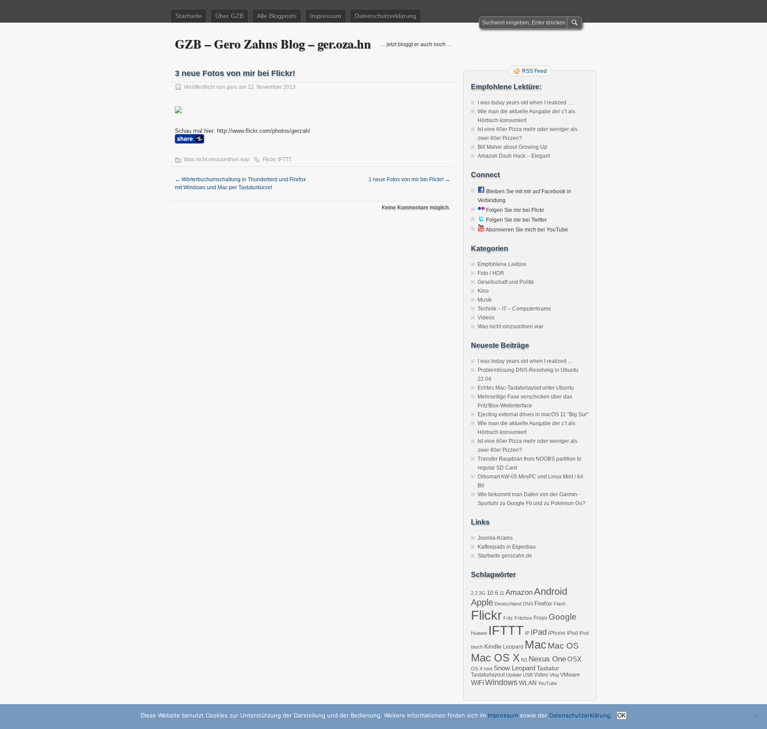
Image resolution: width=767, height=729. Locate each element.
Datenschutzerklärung (385, 16)
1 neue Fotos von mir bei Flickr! (409, 179)
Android (550, 591)
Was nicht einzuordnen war (216, 159)
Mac (535, 644)
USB (528, 674)
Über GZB (229, 16)
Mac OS (563, 645)
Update (514, 674)
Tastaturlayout (488, 675)
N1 (524, 659)
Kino (483, 291)
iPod (572, 633)
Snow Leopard (514, 668)
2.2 (474, 593)
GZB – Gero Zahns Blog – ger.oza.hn (273, 44)
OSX (574, 659)
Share (189, 138)
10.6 (492, 593)
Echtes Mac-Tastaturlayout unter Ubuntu (526, 388)
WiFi (477, 682)
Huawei (479, 633)
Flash (559, 603)
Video (541, 675)
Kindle (493, 646)
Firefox (543, 603)
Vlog (554, 674)
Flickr (269, 159)
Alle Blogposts (277, 16)
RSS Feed (534, 71)
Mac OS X (495, 658)
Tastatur (548, 668)
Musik (485, 300)
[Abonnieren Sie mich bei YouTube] (481, 230)
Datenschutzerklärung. (580, 715)
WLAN (528, 682)
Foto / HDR (491, 273)
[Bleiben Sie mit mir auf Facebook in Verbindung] (481, 191)
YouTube (547, 683)
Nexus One (547, 659)
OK (621, 715)
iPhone (556, 633)
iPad (539, 632)
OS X (476, 668)
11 (501, 593)
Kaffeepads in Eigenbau (507, 547)
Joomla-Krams (495, 538)
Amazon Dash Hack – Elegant (514, 156)
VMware (570, 675)
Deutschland (508, 603)
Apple (482, 602)
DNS (528, 603)
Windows (501, 682)
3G (482, 593)
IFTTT (285, 159)
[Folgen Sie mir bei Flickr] (481, 210)
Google (563, 616)
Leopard (513, 647)
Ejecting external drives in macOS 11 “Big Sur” (533, 414)
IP (527, 633)
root (488, 668)
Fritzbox (523, 618)
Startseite (188, 16)
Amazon (519, 592)
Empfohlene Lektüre (502, 264)
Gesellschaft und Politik (506, 282)
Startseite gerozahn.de (505, 556)
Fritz (508, 618)
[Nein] (755, 716)
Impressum (325, 16)
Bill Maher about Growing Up (512, 147)
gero (231, 87)
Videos (486, 318)
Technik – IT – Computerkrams (514, 309)
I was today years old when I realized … (525, 103)
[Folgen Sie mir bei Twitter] (481, 220)
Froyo (540, 618)
